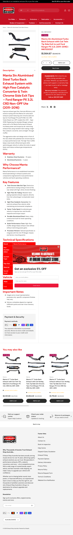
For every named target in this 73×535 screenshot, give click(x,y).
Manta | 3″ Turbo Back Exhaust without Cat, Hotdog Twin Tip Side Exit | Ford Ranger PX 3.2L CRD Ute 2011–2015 (60, 383)
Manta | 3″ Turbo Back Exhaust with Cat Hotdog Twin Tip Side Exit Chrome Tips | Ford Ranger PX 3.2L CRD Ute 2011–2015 (35, 383)
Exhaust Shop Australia (13, 528)
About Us (41, 437)
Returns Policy (42, 469)
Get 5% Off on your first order (61, 1)
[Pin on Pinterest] (54, 107)
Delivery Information (44, 462)
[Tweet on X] (47, 107)
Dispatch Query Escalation (46, 452)
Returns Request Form (45, 473)
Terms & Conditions (44, 477)
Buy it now (56, 68)
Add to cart (61, 63)
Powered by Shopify (24, 528)
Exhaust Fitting (43, 455)
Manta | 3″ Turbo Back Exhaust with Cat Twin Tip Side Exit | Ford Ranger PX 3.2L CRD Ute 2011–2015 (12, 382)
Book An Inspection (44, 444)
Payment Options (43, 459)
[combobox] (38, 10)
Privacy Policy (42, 466)
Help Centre (42, 448)
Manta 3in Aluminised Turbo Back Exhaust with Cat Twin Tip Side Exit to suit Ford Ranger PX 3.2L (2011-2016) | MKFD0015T (18, 27)
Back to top (36, 424)
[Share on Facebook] (51, 107)
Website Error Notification (46, 480)
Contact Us (59, 23)
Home (4, 27)
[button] (69, 10)
